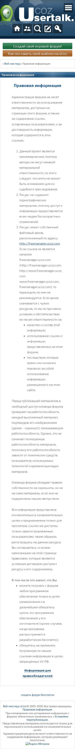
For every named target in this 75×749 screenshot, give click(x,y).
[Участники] (27, 28)
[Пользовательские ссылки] (68, 7)
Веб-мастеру (12, 63)
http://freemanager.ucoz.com (39, 243)
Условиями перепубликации (47, 718)
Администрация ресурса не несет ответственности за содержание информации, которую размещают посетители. (37, 737)
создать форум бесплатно (37, 694)
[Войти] (57, 28)
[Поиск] (37, 28)
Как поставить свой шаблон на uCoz (37, 53)
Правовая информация (37, 709)
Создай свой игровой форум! (37, 46)
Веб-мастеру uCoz (14, 706)
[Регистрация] (47, 28)
